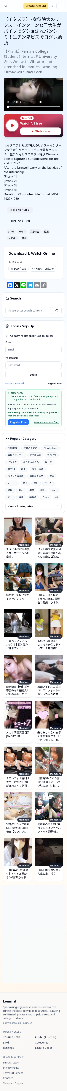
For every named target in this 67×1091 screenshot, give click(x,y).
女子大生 (34, 231)
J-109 (11, 231)
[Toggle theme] (53, 6)
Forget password (14, 383)
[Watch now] (12, 125)
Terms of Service (13, 1073)
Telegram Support (14, 1083)
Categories (41, 1042)
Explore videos (43, 1047)
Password (11, 358)
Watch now (42, 131)
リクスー (12, 237)
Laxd (6, 1042)
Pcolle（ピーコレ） (20, 209)
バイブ (22, 231)
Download (20, 268)
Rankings (8, 1047)
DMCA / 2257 (11, 1062)
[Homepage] (5, 6)
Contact (8, 1078)
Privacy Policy (11, 1067)
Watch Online (45, 268)
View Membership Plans (46, 422)
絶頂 (46, 231)
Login (33, 374)
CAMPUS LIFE (11, 1037)
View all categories (20, 506)
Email (8, 342)
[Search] (57, 310)
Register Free (55, 383)
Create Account (36, 6)
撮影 (24, 237)
